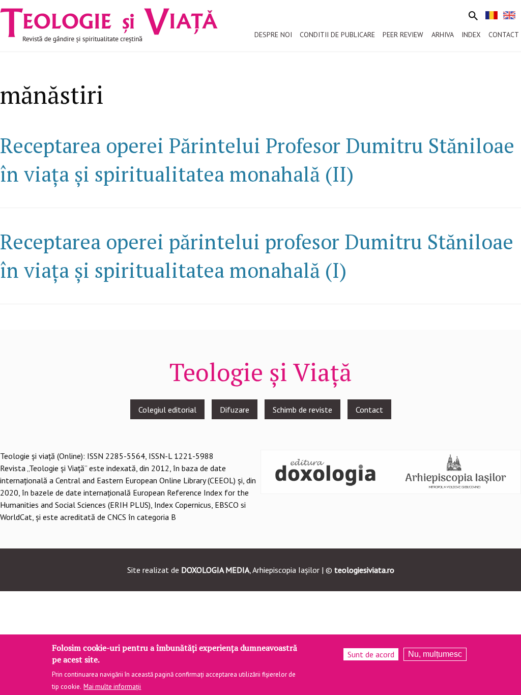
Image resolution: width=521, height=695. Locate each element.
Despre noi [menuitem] (273, 34)
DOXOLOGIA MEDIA (215, 570)
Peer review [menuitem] (403, 34)
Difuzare (234, 409)
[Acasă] (109, 24)
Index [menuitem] (471, 34)
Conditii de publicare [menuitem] (337, 34)
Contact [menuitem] (503, 34)
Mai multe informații (112, 686)
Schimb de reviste (302, 409)
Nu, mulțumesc (435, 654)
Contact (369, 409)
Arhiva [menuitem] (442, 34)
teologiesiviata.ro (364, 570)
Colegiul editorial (167, 409)
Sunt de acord (371, 654)
